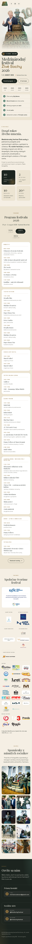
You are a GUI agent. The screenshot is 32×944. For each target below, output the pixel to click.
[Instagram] (15, 3)
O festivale (23, 81)
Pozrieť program (8, 81)
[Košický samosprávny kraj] (16, 590)
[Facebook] (11, 3)
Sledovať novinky (15, 560)
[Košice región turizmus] (16, 604)
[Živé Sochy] (5, 3)
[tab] (11, 231)
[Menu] (18, 3)
